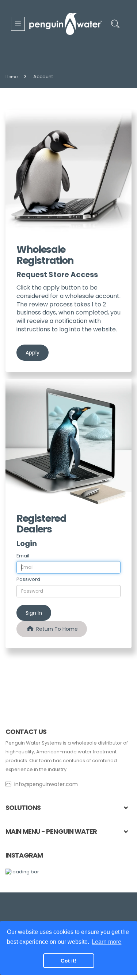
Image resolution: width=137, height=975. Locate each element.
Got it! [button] (68, 961)
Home (11, 77)
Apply (32, 352)
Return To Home (56, 629)
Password (28, 579)
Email (22, 556)
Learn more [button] (106, 942)
